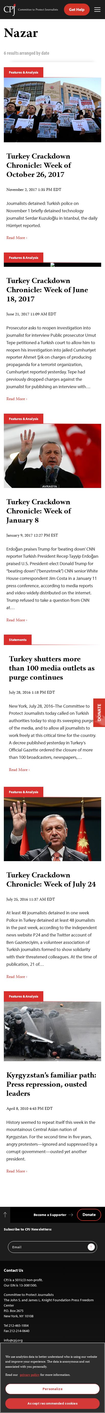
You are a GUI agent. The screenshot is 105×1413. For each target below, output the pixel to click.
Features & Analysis (23, 72)
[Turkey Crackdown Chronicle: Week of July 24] (52, 829)
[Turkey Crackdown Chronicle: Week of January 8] (52, 456)
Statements (18, 639)
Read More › (16, 238)
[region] (52, 1377)
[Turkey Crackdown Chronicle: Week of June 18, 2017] (52, 265)
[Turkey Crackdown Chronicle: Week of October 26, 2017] (52, 110)
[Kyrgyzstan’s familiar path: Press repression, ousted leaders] (52, 1031)
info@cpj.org (13, 1340)
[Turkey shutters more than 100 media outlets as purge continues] (52, 712)
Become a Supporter (50, 1214)
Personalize (52, 1389)
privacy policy (30, 1375)
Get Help (77, 9)
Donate (89, 1214)
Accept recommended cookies (52, 1403)
